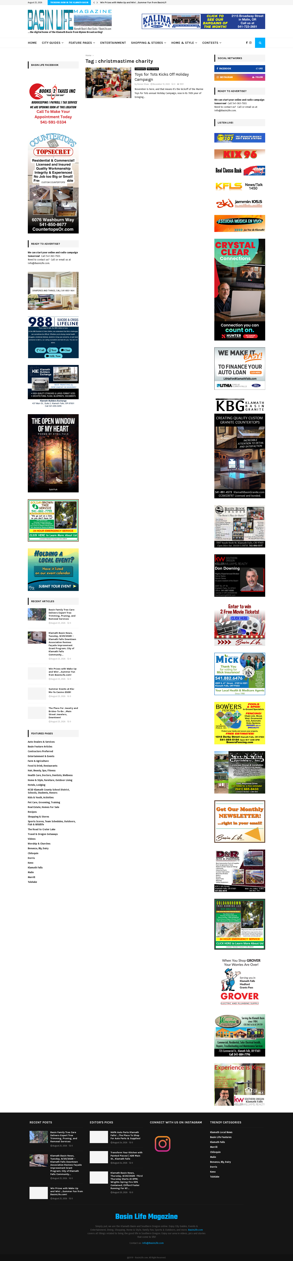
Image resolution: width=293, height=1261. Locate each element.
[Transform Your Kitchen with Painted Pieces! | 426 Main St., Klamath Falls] (99, 1157)
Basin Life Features (220, 1137)
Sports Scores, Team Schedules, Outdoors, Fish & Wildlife (51, 823)
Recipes (32, 812)
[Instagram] (251, 43)
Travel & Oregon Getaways (43, 834)
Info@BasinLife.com (153, 1243)
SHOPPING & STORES (147, 43)
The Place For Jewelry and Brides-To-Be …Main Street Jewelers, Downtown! (63, 713)
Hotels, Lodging (36, 785)
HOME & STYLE (182, 43)
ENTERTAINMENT (113, 43)
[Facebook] (247, 43)
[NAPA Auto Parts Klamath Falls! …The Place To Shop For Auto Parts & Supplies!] (99, 1137)
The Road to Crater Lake (41, 829)
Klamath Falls (35, 867)
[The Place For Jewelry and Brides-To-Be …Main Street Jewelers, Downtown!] (37, 713)
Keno (30, 862)
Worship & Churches (39, 843)
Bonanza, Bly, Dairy (38, 848)
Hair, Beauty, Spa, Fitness (41, 770)
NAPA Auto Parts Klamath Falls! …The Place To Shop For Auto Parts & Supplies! (125, 1135)
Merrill (31, 877)
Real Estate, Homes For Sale (43, 807)
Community (140, 69)
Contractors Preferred (40, 751)
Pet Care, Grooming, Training (44, 802)
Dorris (31, 858)
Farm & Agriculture (38, 761)
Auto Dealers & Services (41, 741)
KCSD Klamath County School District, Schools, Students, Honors (49, 791)
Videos (31, 838)
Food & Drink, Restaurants (42, 765)
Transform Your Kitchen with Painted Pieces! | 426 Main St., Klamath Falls (126, 1155)
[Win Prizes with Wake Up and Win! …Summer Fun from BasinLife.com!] (37, 673)
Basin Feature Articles (40, 746)
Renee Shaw (143, 84)
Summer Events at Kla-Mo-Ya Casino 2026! (122, 2)
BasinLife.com (195, 1229)
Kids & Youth (153, 69)
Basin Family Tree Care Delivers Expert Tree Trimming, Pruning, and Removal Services (62, 614)
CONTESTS (210, 43)
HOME (32, 43)
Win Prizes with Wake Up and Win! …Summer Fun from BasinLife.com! (62, 671)
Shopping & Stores (38, 816)
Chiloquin (33, 853)
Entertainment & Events (41, 756)
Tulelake (32, 882)
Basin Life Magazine (146, 1217)
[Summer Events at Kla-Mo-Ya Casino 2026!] (37, 694)
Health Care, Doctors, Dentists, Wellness (50, 775)
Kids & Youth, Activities (41, 797)
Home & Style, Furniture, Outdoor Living (50, 780)
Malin (31, 872)
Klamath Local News (221, 1132)
